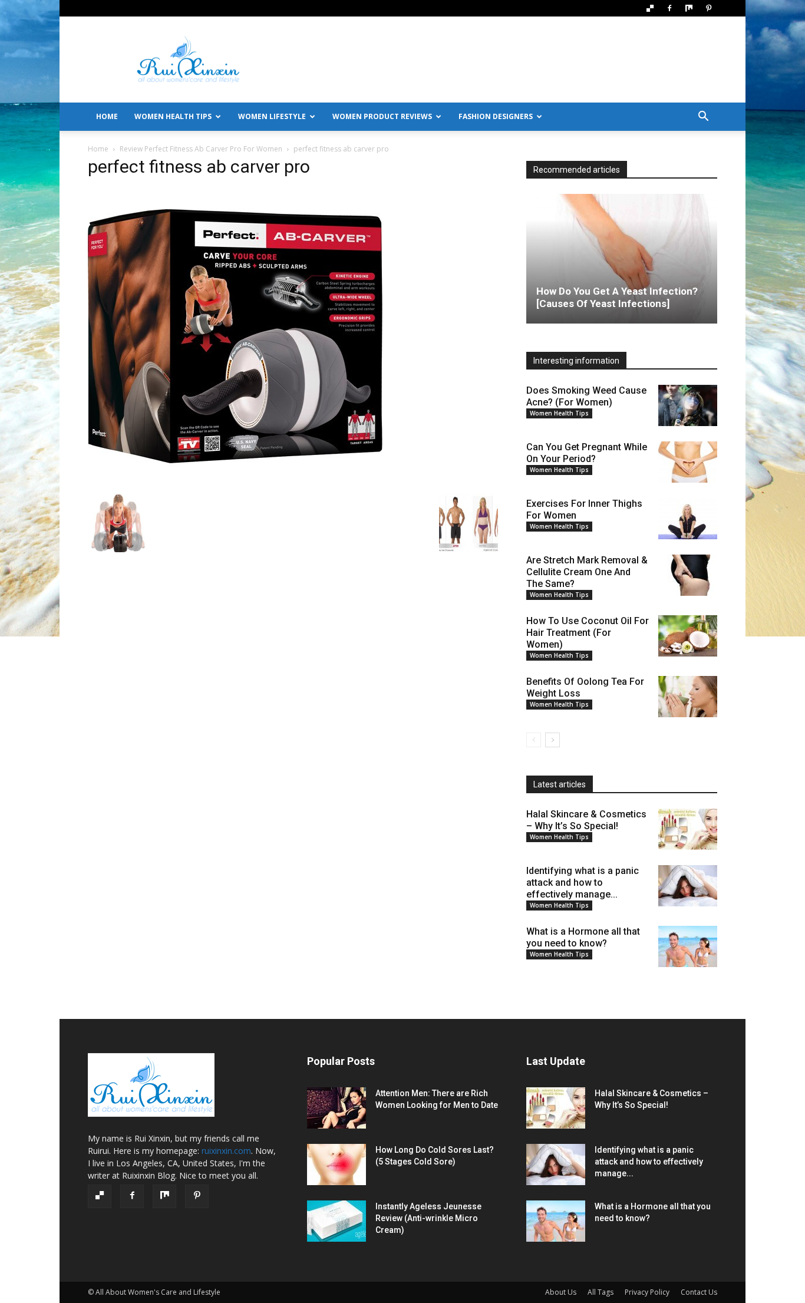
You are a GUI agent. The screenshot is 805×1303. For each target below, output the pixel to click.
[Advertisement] (502, 59)
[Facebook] (669, 8)
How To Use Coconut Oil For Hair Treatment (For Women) (587, 632)
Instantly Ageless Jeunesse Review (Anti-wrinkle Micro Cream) (428, 1218)
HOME (107, 116)
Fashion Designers (495, 116)
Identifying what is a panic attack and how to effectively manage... (582, 882)
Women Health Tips (173, 116)
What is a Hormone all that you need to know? (583, 937)
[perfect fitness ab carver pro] (235, 481)
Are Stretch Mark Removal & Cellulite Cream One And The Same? (587, 572)
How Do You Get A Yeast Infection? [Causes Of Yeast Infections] (617, 297)
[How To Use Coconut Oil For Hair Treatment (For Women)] (687, 636)
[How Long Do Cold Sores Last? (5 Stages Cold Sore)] (336, 1164)
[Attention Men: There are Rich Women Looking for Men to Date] (336, 1108)
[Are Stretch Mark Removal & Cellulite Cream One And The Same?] (687, 575)
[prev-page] (533, 740)
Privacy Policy (647, 1292)
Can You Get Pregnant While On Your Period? (586, 452)
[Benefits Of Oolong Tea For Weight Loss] (687, 696)
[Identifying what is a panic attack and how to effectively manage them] (687, 885)
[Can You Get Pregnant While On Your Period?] (687, 462)
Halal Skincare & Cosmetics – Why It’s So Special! (586, 820)
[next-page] (552, 740)
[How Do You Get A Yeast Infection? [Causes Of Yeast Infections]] (621, 259)
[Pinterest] (708, 8)
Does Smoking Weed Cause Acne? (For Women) (586, 396)
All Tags (600, 1292)
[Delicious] (650, 8)
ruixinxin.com (226, 1150)
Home (98, 149)
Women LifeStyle (272, 116)
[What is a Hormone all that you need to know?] (687, 946)
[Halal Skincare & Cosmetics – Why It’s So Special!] (687, 829)
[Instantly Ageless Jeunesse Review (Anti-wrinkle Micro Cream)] (336, 1221)
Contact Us (699, 1292)
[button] (703, 117)
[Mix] (689, 8)
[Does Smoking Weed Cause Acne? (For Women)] (687, 405)
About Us (560, 1292)
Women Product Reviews (382, 116)
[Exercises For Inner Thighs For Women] (687, 518)
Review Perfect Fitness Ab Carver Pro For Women (201, 149)
